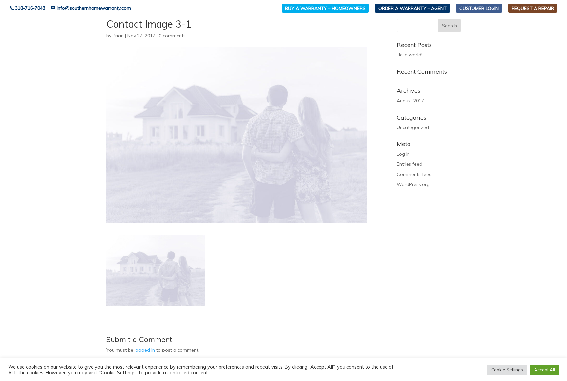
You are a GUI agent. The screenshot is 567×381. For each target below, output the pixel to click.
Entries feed (409, 164)
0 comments (172, 36)
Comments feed (414, 174)
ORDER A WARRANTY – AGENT (412, 8)
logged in (145, 350)
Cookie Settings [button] (507, 369)
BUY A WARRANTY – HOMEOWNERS (325, 8)
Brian (118, 36)
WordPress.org (413, 184)
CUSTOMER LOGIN (479, 8)
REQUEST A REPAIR (533, 8)
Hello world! (409, 55)
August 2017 (410, 101)
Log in (403, 154)
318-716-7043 (30, 8)
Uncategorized (413, 127)
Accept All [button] (544, 369)
